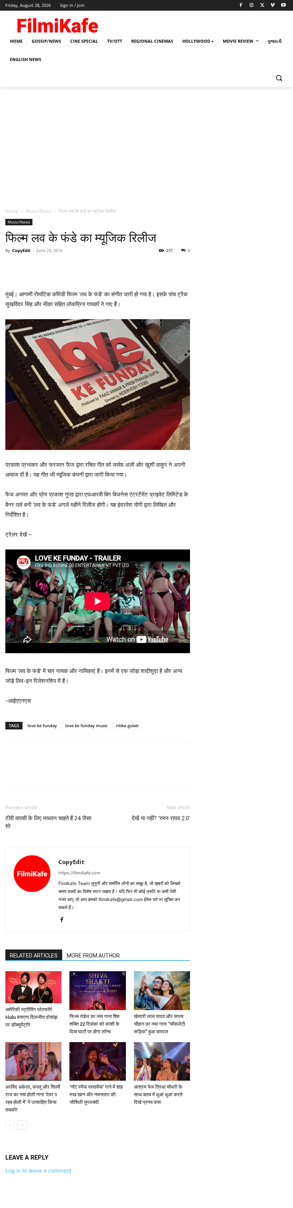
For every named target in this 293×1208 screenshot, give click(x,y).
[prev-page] (10, 1125)
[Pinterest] (48, 267)
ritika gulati (127, 725)
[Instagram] (251, 5)
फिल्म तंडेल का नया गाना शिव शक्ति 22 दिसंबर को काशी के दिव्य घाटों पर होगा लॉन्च (94, 1024)
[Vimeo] (272, 5)
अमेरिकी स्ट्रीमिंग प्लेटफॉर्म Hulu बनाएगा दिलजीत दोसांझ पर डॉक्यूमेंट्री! (31, 1017)
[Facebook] (241, 5)
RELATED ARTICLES (34, 956)
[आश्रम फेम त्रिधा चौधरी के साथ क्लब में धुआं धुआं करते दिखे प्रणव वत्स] (162, 1061)
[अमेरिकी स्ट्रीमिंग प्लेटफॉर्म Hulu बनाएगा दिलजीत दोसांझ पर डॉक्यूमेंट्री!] (33, 987)
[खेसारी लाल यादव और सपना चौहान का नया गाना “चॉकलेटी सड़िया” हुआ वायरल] (162, 990)
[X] (262, 5)
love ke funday (42, 725)
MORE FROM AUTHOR (93, 956)
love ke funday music (86, 725)
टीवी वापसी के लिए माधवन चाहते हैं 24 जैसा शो (48, 822)
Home (11, 211)
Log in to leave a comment (38, 1170)
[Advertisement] (146, 144)
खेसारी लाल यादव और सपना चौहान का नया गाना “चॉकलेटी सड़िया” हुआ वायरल (159, 1024)
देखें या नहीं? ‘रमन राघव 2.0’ (161, 818)
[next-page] (22, 1125)
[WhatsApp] (65, 267)
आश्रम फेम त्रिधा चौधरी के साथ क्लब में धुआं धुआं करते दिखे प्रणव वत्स (158, 1094)
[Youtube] (283, 5)
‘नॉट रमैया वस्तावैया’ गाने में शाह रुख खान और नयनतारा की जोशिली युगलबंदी (96, 1094)
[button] (279, 78)
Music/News (39, 211)
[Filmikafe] (57, 23)
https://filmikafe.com (79, 872)
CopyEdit (21, 250)
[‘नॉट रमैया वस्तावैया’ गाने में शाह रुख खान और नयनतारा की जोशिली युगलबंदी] (97, 1061)
